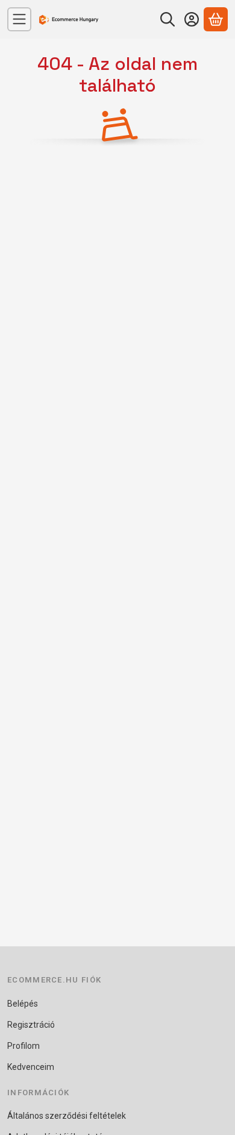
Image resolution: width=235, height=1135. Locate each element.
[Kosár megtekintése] (216, 19)
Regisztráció (31, 1025)
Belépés (22, 1003)
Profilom (23, 1046)
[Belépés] (192, 19)
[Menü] (19, 19)
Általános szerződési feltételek (66, 1116)
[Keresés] (167, 19)
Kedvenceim (30, 1067)
